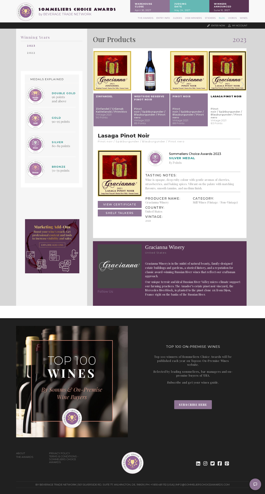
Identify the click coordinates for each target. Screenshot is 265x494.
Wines (243, 18)
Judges (177, 18)
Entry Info (163, 18)
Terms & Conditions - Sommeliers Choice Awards (63, 459)
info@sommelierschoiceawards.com (202, 484)
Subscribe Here (193, 405)
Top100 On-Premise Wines (210, 361)
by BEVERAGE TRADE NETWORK (65, 14)
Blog (222, 18)
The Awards (145, 18)
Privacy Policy (59, 453)
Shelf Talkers (120, 213)
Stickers (210, 18)
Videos (232, 18)
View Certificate (119, 204)
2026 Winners (193, 18)
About (20, 453)
